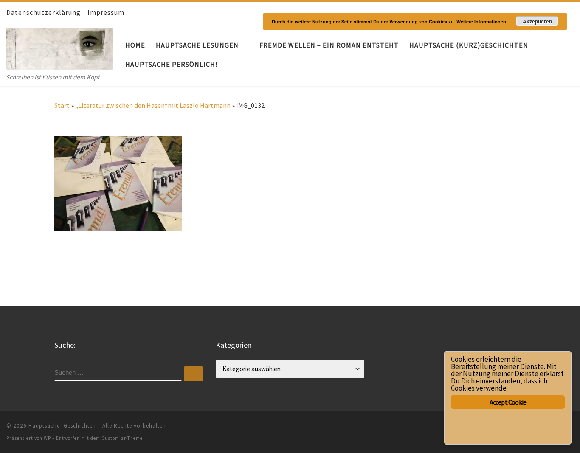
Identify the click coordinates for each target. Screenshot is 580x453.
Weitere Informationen (481, 21)
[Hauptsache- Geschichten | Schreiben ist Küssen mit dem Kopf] (59, 47)
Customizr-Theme (122, 438)
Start (62, 105)
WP (47, 438)
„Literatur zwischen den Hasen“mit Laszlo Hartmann (153, 105)
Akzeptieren (537, 21)
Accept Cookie (508, 402)
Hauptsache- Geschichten (62, 425)
